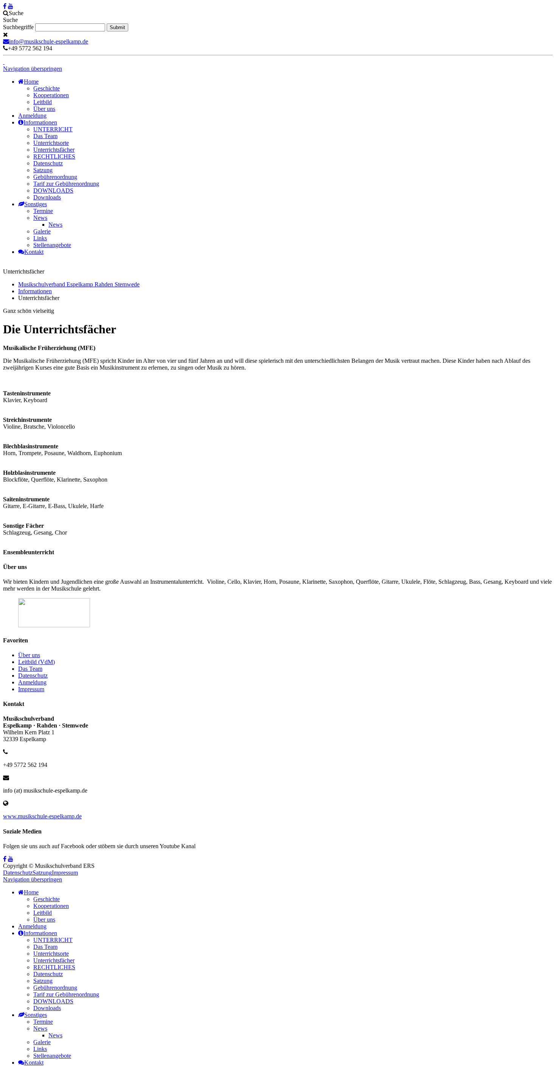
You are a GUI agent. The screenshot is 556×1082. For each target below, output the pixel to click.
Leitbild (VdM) (36, 662)
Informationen (40, 122)
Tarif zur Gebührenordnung (66, 183)
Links (40, 238)
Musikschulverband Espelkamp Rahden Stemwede (79, 284)
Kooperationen (51, 95)
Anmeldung (32, 115)
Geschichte (46, 88)
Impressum (31, 689)
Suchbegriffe (18, 27)
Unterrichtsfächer (54, 149)
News (40, 218)
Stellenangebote (52, 245)
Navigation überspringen (32, 68)
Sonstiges (35, 204)
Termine (43, 211)
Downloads (47, 197)
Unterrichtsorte (51, 143)
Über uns (44, 109)
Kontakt (33, 252)
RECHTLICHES (54, 156)
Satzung (43, 170)
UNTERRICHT (53, 129)
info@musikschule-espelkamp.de (48, 41)
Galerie (42, 231)
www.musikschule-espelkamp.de (42, 816)
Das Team (45, 136)
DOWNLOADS (53, 190)
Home (31, 81)
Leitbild (42, 102)
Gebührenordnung (55, 177)
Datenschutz (48, 163)
